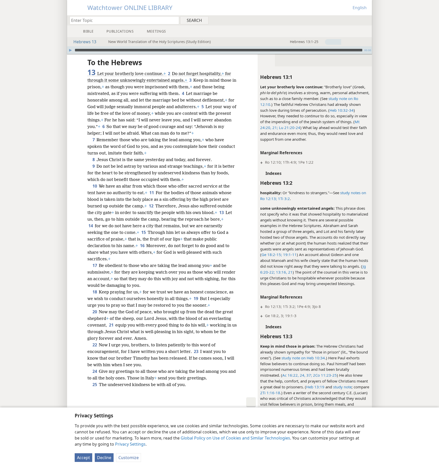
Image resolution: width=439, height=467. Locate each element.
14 (91, 226)
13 (222, 212)
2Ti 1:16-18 (270, 392)
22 (95, 345)
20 (95, 312)
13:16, (281, 272)
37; (308, 375)
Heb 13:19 (315, 386)
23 (196, 351)
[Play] (70, 50)
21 (290, 272)
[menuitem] (366, 20)
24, (302, 375)
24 (95, 371)
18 (95, 292)
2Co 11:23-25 (324, 375)
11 (152, 192)
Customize (128, 457)
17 (95, 265)
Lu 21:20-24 (289, 127)
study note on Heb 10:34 (303, 357)
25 (95, 384)
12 (151, 206)
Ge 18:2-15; (271, 254)
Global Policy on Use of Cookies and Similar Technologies (235, 438)
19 (196, 298)
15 (144, 232)
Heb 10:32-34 (342, 110)
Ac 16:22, (290, 375)
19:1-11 (289, 254)
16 (142, 245)
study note (342, 386)
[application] (219, 50)
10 (95, 186)
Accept (83, 457)
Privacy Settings (130, 444)
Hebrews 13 (84, 42)
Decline (104, 457)
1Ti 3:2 (283, 198)
